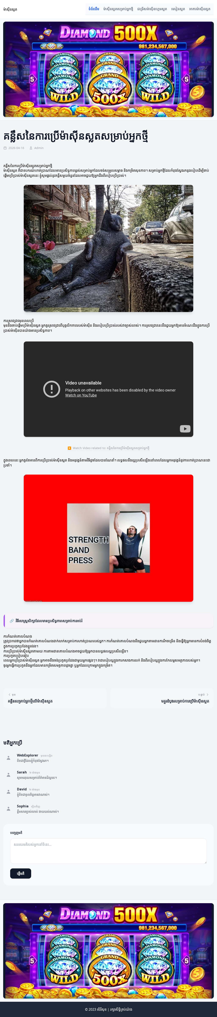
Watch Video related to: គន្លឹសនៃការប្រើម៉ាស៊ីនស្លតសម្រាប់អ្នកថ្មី (108, 448)
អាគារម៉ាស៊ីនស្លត (199, 9)
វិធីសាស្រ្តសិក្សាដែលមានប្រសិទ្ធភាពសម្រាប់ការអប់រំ (46, 620)
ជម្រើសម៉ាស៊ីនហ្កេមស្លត (152, 9)
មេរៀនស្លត (178, 9)
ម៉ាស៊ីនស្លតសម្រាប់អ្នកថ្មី (118, 9)
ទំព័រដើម (94, 9)
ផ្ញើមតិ (20, 873)
